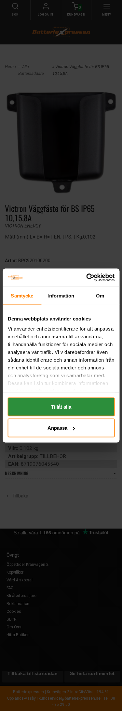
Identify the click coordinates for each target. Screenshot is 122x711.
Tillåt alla (61, 406)
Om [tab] (100, 295)
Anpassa (57, 428)
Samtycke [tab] (22, 295)
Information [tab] (60, 295)
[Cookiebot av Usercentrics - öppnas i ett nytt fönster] (87, 278)
